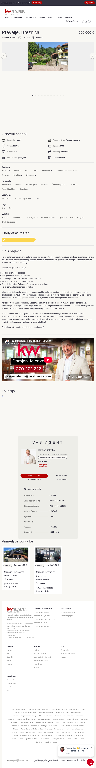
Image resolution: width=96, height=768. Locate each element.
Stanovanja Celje (72, 719)
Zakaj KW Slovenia (40, 653)
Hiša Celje (43, 726)
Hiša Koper (33, 726)
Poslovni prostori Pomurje (30, 735)
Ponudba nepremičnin (14, 18)
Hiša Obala (23, 726)
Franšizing (73, 21)
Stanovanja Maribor (45, 716)
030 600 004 (30, 637)
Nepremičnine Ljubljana (42, 616)
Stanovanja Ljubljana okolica (26, 719)
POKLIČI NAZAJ (61, 479)
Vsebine (42, 18)
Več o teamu (42, 467)
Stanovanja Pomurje (26, 722)
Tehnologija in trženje (41, 660)
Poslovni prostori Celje (63, 732)
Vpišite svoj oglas (67, 616)
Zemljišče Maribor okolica (64, 735)
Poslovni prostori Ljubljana (54, 729)
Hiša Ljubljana (68, 722)
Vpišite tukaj (37, 3)
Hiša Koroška (53, 726)
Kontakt (68, 18)
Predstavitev (65, 650)
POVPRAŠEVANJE (61, 476)
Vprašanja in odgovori (14, 687)
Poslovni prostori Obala (27, 732)
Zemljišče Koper (58, 739)
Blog (8, 653)
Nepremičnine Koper (46, 712)
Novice (9, 650)
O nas (60, 18)
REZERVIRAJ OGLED (34, 479)
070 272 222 (45, 461)
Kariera (51, 18)
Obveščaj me (31, 18)
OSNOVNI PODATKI (34, 476)
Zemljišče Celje (72, 739)
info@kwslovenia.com (16, 637)
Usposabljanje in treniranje (43, 657)
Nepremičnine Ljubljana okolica (44, 619)
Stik (8, 690)
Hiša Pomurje (65, 726)
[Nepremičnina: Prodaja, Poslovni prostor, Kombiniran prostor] (16, 561)
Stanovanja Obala (44, 719)
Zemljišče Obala (44, 739)
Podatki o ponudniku (68, 653)
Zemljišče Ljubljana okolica (28, 739)
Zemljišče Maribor (47, 735)
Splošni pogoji (53, 760)
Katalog (9, 664)
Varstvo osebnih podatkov (42, 762)
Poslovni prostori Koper (45, 732)
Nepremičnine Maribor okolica (38, 709)
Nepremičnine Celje (62, 712)
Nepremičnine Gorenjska (42, 626)
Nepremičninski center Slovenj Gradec (52, 457)
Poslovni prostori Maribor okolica (32, 729)
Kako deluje (38, 664)
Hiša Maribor (40, 722)
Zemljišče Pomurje (51, 742)
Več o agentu (42, 464)
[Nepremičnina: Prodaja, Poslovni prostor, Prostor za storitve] (47, 561)
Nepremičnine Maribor (41, 612)
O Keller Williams (12, 683)
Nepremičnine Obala (41, 623)
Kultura (36, 667)
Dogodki (10, 657)
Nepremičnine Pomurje (29, 716)
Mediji (9, 660)
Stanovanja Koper (58, 719)
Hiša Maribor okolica (53, 722)
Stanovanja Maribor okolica (64, 716)
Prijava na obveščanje (68, 612)
